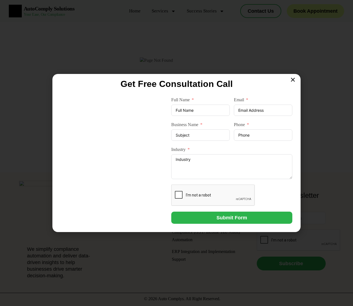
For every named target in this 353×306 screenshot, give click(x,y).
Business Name (184, 124)
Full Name (180, 99)
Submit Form (231, 217)
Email (239, 99)
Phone (239, 124)
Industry (178, 149)
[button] (293, 80)
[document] (176, 153)
